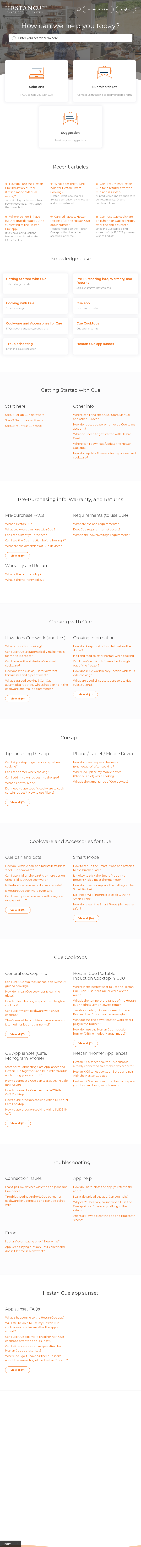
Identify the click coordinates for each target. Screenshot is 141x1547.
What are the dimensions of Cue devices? (33, 546)
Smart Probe (86, 857)
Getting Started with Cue (70, 390)
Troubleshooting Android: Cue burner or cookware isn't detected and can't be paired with (35, 1201)
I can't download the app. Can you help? (100, 1196)
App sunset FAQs (22, 1309)
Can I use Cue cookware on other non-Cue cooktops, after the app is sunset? (115, 221)
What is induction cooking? (23, 646)
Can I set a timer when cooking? (27, 772)
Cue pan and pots (23, 857)
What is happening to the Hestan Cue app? (34, 1317)
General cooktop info (26, 973)
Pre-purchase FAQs (24, 515)
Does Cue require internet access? (96, 529)
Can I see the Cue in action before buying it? (35, 540)
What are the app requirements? (96, 524)
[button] (78, 9)
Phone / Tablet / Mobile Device (103, 753)
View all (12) (17, 1123)
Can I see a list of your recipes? (26, 535)
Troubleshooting (70, 1162)
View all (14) (86, 918)
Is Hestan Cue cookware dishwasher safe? (33, 885)
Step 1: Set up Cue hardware (24, 415)
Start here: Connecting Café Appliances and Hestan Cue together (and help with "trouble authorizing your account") (36, 1071)
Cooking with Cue (70, 622)
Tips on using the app (27, 753)
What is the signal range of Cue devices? (100, 781)
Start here (15, 406)
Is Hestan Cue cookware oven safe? (29, 890)
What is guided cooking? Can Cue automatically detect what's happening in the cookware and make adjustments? (36, 685)
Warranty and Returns (28, 565)
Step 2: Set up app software (24, 420)
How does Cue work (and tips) (35, 637)
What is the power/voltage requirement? (101, 535)
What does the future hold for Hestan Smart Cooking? (67, 188)
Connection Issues (23, 1178)
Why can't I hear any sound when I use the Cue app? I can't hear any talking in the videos (102, 1206)
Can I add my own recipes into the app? (32, 777)
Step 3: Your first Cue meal (23, 426)
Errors (11, 1232)
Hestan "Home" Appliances (100, 1053)
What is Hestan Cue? (19, 524)
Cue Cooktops (70, 957)
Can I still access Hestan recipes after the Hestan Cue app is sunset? (70, 221)
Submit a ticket (98, 9)
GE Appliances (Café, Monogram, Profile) (26, 1056)
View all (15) (17, 910)
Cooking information (94, 637)
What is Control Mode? (20, 783)
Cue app (70, 738)
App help (82, 1178)
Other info (83, 406)
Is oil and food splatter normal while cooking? (104, 656)
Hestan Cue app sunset (70, 1293)
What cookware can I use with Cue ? (30, 529)
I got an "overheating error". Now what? (32, 1241)
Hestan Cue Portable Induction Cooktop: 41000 (99, 976)
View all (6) (17, 698)
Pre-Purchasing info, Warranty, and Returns (70, 499)
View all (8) (17, 555)
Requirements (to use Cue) (100, 515)
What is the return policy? (23, 574)
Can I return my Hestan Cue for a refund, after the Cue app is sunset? (114, 188)
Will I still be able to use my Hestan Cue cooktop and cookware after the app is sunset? (32, 1327)
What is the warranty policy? (24, 579)
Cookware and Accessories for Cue (70, 841)
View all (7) (85, 694)
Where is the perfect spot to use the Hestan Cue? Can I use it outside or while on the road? (103, 991)
